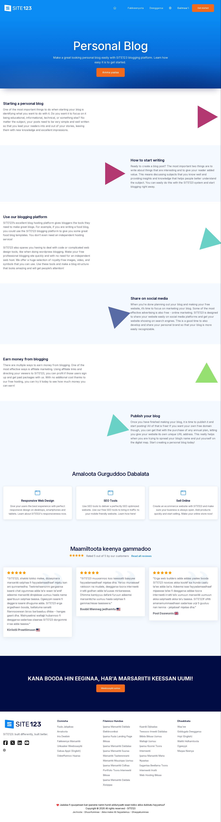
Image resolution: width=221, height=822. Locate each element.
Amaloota (62, 731)
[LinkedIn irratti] (20, 742)
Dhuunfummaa (91, 812)
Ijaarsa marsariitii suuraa (116, 750)
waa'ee (181, 726)
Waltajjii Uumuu (147, 741)
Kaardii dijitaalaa (148, 726)
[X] (12, 742)
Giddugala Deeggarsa (189, 731)
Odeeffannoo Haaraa (68, 755)
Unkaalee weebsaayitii (69, 746)
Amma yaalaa (110, 72)
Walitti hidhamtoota (188, 741)
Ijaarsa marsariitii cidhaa (116, 765)
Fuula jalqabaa (65, 726)
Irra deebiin (63, 736)
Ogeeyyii (182, 746)
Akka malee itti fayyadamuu (116, 812)
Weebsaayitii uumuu (110, 688)
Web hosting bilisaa (150, 775)
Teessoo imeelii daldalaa (153, 731)
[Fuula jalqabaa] (114, 8)
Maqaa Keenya (185, 750)
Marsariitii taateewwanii (116, 755)
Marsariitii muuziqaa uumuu (118, 760)
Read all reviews (141, 555)
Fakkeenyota (136, 8)
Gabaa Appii (69, 750)
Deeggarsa (156, 8)
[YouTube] (27, 742)
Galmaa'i (183, 8)
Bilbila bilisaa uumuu (150, 736)
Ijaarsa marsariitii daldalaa (117, 746)
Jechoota (77, 812)
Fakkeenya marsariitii (68, 741)
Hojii (184, 736)
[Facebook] (6, 742)
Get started (203, 8)
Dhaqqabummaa (140, 812)
